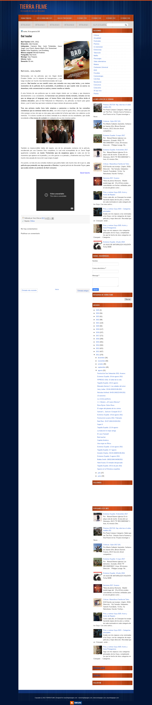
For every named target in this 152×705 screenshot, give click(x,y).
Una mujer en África (104, 443)
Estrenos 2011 (83, 24)
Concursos (97, 85)
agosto (100, 370)
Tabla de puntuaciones (64, 18)
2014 (98, 345)
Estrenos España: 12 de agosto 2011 (110, 447)
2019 (98, 329)
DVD (95, 70)
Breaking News (99, 668)
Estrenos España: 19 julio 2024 (114, 242)
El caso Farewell (103, 434)
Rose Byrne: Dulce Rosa (105, 405)
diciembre (101, 358)
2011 (98, 355)
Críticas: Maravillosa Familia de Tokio (116, 164)
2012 (98, 351)
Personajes (97, 58)
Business (96, 675)
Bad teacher (101, 437)
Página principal (26, 18)
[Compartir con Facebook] (53, 218)
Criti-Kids (97, 79)
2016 (98, 339)
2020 (98, 326)
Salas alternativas (100, 61)
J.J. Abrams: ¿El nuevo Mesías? (108, 402)
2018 (98, 332)
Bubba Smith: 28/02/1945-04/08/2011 (110, 459)
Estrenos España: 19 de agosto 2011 (110, 415)
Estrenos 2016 (125, 18)
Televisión (97, 53)
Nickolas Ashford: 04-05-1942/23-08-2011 (111, 392)
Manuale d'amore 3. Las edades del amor (111, 386)
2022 (98, 320)
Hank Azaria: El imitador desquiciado (110, 463)
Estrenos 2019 (82, 18)
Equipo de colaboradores (101, 24)
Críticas (32, 221)
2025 (98, 310)
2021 (98, 323)
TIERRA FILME (33, 6)
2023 (98, 316)
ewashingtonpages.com (70, 697)
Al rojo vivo (97, 91)
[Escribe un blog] (48, 218)
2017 (98, 336)
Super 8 (100, 424)
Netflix (96, 55)
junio (100, 476)
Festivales (97, 41)
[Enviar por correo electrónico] (46, 218)
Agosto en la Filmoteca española (108, 469)
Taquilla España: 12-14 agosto (107, 427)
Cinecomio (97, 88)
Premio (96, 94)
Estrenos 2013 (54, 24)
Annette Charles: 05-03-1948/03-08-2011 (111, 453)
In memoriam (98, 47)
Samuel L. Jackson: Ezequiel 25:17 (109, 412)
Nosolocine (97, 82)
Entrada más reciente (29, 290)
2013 (98, 348)
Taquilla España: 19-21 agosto (107, 383)
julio (99, 473)
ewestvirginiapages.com (85, 697)
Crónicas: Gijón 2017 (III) (111, 121)
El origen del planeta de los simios (109, 408)
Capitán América (103, 440)
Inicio (57, 289)
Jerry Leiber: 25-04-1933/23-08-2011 (109, 389)
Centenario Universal (101, 67)
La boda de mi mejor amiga (106, 431)
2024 (98, 313)
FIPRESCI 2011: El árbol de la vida (109, 380)
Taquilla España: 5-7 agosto (106, 450)
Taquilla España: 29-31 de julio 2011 (109, 466)
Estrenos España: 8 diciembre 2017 (115, 150)
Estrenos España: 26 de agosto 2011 (110, 376)
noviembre (101, 361)
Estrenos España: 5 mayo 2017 (114, 135)
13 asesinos (101, 396)
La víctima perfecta (104, 399)
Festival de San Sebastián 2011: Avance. (111, 373)
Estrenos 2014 (40, 24)
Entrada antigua (83, 291)
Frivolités (97, 73)
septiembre (102, 367)
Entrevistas (98, 50)
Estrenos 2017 (111, 18)
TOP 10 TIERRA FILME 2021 (44, 18)
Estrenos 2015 (25, 24)
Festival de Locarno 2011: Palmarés (109, 418)
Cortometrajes (98, 76)
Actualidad (97, 38)
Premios (96, 44)
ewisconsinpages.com (99, 697)
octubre (100, 364)
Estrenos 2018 (96, 18)
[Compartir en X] (50, 218)
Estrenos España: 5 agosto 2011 (108, 456)
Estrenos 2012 (69, 24)
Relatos (96, 64)
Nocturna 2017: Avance (111, 178)
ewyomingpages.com (113, 697)
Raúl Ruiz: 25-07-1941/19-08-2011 (108, 421)
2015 (98, 342)
